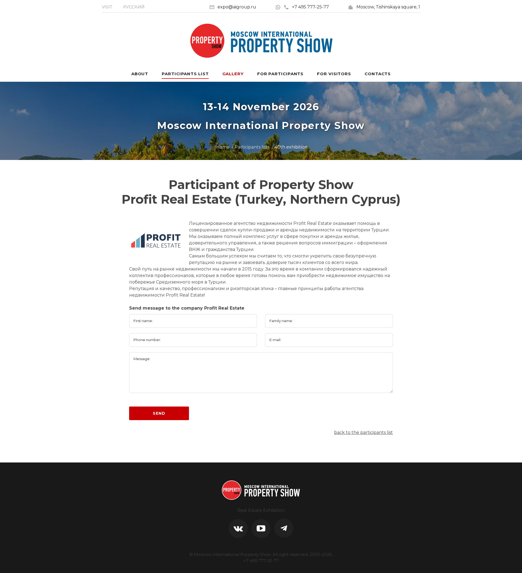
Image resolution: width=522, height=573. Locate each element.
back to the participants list (363, 432)
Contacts (378, 73)
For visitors (334, 73)
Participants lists (252, 147)
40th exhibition (291, 147)
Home (222, 147)
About (139, 73)
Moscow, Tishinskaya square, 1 (388, 7)
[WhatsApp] (279, 7)
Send (159, 413)
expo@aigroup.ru (236, 7)
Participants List (185, 73)
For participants (280, 73)
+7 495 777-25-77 (310, 7)
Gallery (233, 73)
